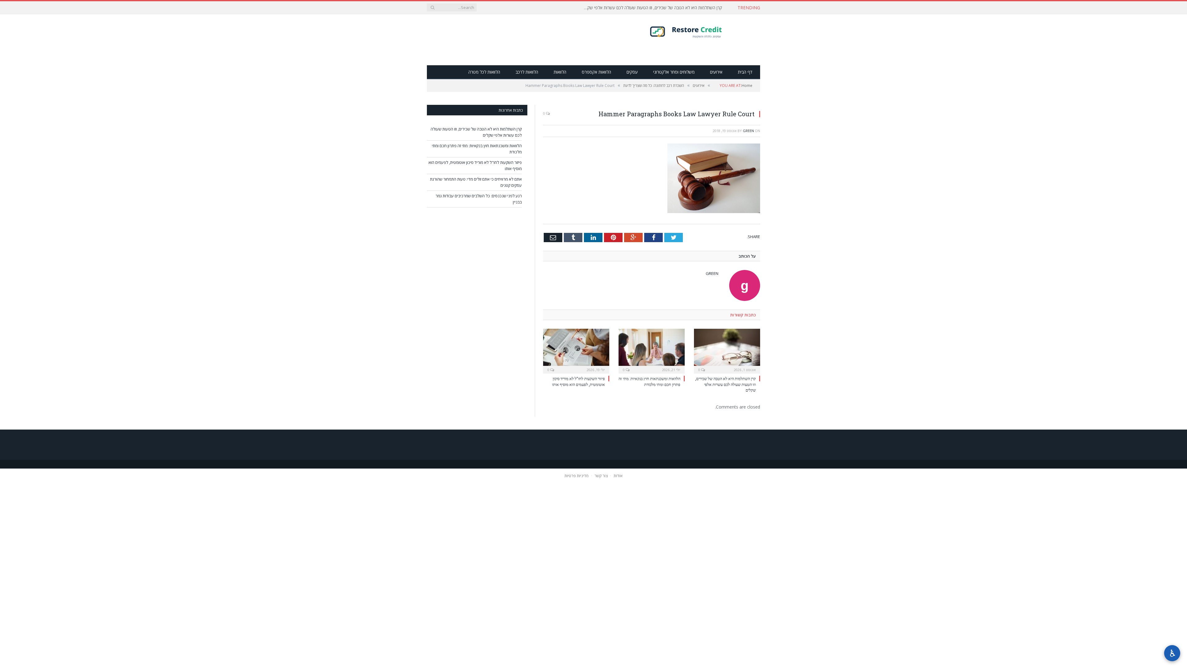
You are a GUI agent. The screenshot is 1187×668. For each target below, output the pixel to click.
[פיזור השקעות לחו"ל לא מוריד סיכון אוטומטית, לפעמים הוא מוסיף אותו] (576, 350)
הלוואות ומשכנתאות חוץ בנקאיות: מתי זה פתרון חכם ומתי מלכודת (666, 8)
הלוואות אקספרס (596, 72)
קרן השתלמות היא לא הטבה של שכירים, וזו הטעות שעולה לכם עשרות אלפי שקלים (725, 384)
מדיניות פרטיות (576, 475)
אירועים (716, 72)
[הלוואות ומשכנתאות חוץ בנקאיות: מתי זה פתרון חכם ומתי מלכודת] (652, 350)
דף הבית (745, 72)
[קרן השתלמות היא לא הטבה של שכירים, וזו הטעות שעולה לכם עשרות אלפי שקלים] (727, 350)
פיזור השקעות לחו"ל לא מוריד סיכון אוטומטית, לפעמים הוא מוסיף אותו (578, 381)
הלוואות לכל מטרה (484, 72)
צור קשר (601, 475)
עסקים (632, 72)
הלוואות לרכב (527, 72)
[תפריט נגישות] (1172, 653)
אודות (618, 475)
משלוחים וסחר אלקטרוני (674, 72)
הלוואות (560, 72)
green (748, 130)
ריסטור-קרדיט (698, 31)
